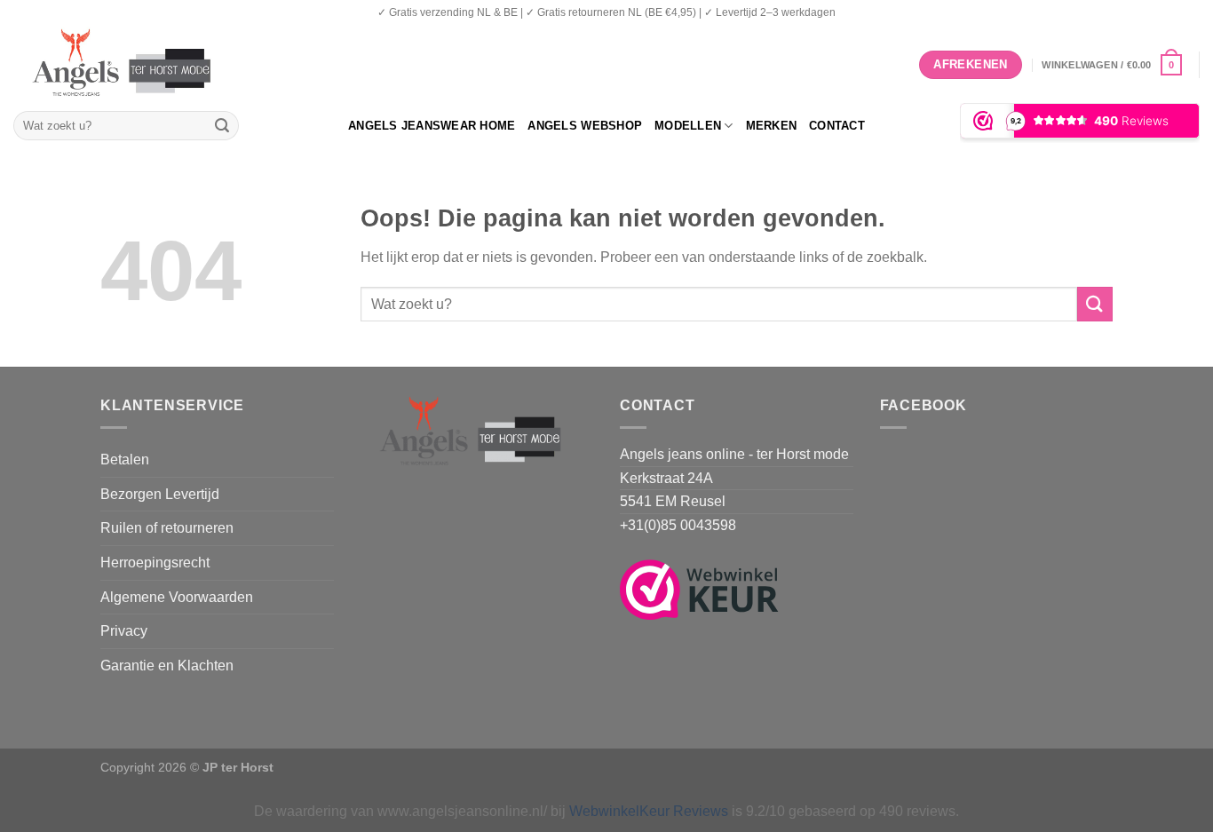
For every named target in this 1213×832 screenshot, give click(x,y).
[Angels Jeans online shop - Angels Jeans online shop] (129, 65)
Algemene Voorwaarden (176, 597)
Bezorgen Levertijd (159, 494)
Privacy (123, 630)
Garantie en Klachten (167, 665)
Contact (837, 125)
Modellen (687, 125)
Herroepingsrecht (155, 562)
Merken (771, 125)
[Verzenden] (222, 126)
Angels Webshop (584, 125)
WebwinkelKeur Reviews (648, 811)
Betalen (124, 459)
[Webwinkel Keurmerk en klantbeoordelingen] (699, 588)
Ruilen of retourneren (167, 527)
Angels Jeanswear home (431, 125)
